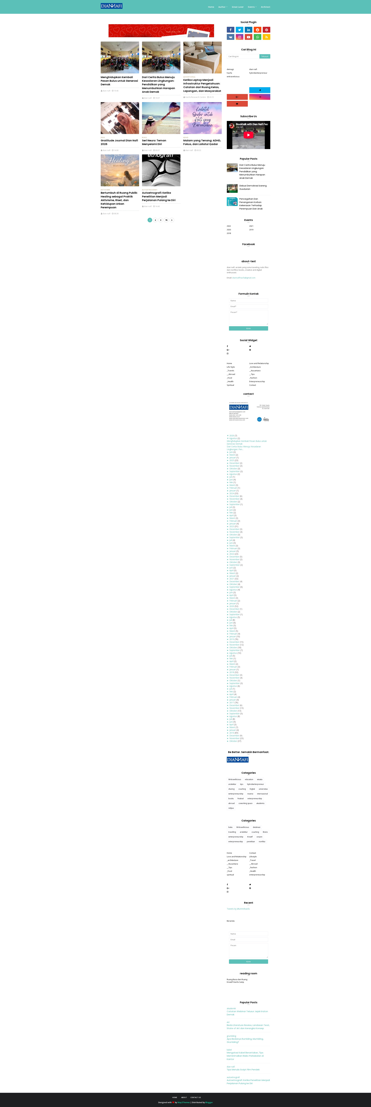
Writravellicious (234, 779)
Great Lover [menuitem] (238, 7)
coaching (242, 789)
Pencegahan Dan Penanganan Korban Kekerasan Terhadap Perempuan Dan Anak (251, 203)
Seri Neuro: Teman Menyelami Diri (154, 142)
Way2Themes (184, 1102)
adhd (185, 137)
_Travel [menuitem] (252, 860)
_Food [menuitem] (229, 377)
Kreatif (250, 837)
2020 (229, 229)
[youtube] (248, 37)
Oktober (233, 468)
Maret (232, 454)
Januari (232, 457)
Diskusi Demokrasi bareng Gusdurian (253, 187)
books (231, 798)
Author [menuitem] (221, 7)
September (234, 471)
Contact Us (195, 1097)
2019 (251, 229)
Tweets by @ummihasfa (238, 908)
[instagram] (239, 37)
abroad (231, 803)
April (231, 515)
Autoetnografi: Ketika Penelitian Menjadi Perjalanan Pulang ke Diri (159, 196)
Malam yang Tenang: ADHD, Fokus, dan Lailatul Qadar (202, 142)
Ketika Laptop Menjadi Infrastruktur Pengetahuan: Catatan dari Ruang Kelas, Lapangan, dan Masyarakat (202, 85)
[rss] (266, 37)
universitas (263, 789)
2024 (231, 493)
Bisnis (265, 832)
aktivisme (105, 190)
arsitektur (232, 784)
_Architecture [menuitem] (255, 367)
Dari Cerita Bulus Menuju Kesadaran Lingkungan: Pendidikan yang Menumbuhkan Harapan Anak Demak (158, 84)
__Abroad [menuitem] (231, 374)
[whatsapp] (257, 37)
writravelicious (233, 76)
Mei (231, 482)
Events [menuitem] (251, 7)
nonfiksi (262, 841)
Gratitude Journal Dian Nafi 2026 (119, 142)
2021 (251, 226)
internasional (262, 794)
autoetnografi (149, 190)
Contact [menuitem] (252, 385)
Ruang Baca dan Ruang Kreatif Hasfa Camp (237, 980)
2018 (229, 233)
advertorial (189, 77)
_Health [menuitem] (230, 381)
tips (241, 784)
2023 (231, 526)
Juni (231, 452)
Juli (230, 476)
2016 (231, 732)
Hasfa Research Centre (195, 97)
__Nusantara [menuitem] (254, 370)
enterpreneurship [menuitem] (257, 874)
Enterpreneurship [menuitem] (257, 381)
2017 (231, 702)
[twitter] (239, 30)
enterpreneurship (255, 798)
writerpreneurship (235, 794)
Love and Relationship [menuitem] (259, 363)
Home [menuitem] (211, 7)
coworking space (245, 803)
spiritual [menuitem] (230, 874)
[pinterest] (266, 30)
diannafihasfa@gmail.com (243, 277)
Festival (241, 798)
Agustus (233, 438)
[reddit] (257, 30)
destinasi (256, 827)
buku (144, 137)
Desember (234, 463)
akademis (260, 803)
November (234, 465)
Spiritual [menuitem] (230, 385)
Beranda (230, 921)
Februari (233, 487)
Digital (252, 789)
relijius (231, 808)
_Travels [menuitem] (230, 370)
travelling (232, 832)
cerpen (259, 837)
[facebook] (230, 30)
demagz (230, 69)
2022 (229, 226)
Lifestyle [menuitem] (253, 856)
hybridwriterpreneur (258, 73)
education (249, 779)
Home (174, 1097)
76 (166, 220)
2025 (231, 460)
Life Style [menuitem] (231, 367)
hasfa (229, 73)
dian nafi (106, 90)
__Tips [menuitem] (252, 374)
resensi (250, 794)
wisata (259, 779)
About (184, 1097)
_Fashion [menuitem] (253, 377)
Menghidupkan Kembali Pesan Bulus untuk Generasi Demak (119, 80)
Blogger (209, 1102)
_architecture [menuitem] (232, 860)
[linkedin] (248, 30)
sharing (231, 789)
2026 (103, 137)
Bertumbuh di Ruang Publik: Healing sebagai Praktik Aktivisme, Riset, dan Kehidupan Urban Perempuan (119, 200)
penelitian (251, 841)
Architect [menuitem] (265, 7)
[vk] (230, 37)
